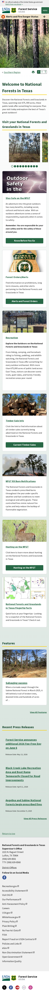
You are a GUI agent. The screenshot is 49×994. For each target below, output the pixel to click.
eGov (4, 948)
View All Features (38, 712)
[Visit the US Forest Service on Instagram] (30, 987)
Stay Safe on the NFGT (18, 198)
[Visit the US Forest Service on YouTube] (17, 987)
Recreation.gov (9, 886)
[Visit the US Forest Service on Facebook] (11, 987)
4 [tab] (20, 166)
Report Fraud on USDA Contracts (18, 939)
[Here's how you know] (24, 3)
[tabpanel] (24, 147)
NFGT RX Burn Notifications (21, 481)
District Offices (9, 867)
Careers (6, 908)
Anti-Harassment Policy (13, 903)
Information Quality (12, 961)
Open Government (11, 956)
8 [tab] (31, 166)
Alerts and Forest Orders (24, 301)
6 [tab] (26, 166)
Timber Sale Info (15, 420)
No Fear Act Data (10, 930)
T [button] (38, 72)
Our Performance (10, 899)
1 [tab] (12, 166)
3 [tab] (18, 166)
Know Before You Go (24, 240)
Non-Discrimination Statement (17, 952)
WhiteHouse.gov (10, 917)
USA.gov (6, 912)
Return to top (8, 833)
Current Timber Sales (24, 444)
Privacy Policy (9, 921)
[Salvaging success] (24, 664)
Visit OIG (6, 895)
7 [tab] (28, 166)
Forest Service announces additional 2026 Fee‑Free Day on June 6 (23, 743)
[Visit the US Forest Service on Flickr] (24, 987)
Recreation (12, 337)
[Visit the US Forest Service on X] (4, 987)
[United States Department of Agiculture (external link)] (6, 10)
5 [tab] (23, 166)
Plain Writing (8, 926)
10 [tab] (37, 166)
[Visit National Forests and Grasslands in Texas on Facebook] (4, 877)
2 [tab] (15, 166)
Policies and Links (10, 943)
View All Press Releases (35, 818)
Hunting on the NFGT (17, 546)
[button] (33, 72)
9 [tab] (34, 166)
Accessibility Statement (14, 890)
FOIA (4, 934)
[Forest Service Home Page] (13, 10)
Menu (45, 10)
